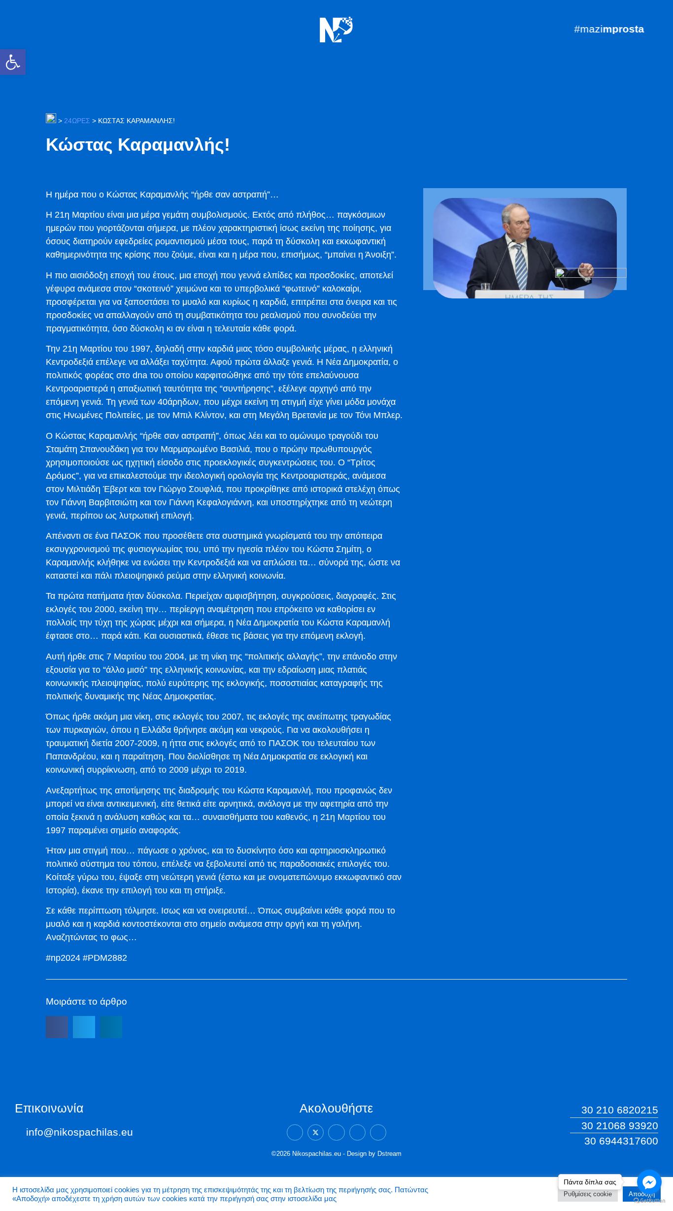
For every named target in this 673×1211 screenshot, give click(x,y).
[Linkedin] (336, 1132)
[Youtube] (378, 1132)
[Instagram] (357, 1132)
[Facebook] (295, 1132)
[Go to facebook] (649, 1182)
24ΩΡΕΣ (77, 121)
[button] (13, 62)
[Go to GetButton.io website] (649, 1201)
